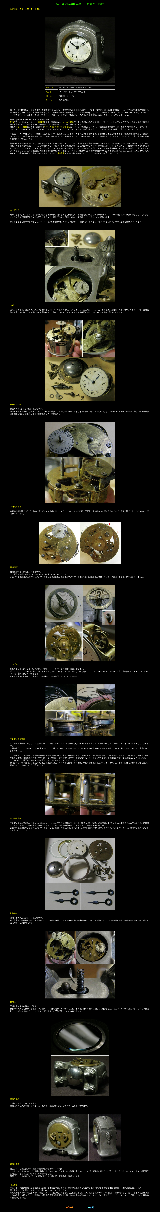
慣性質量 (60, 153)
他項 (12, 122)
